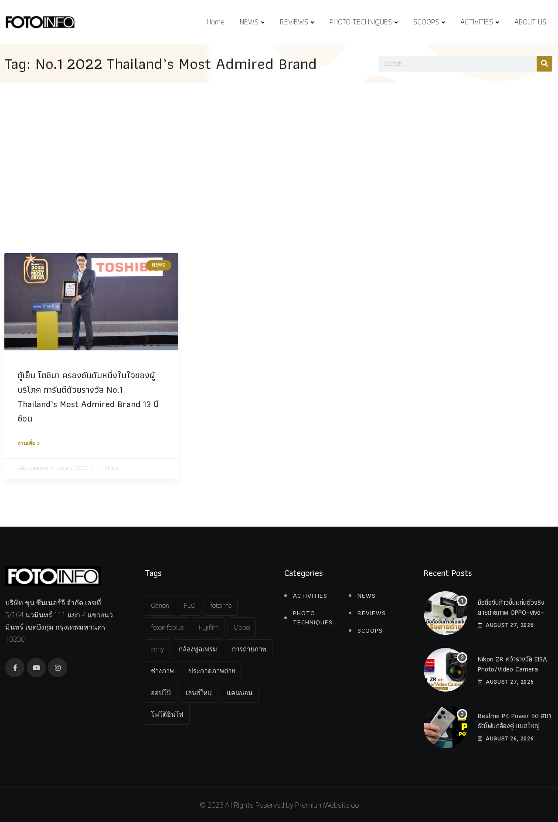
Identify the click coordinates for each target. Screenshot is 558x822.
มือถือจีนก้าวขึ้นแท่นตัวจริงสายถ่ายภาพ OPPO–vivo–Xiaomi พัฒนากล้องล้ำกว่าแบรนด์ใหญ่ (512, 617)
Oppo (242, 627)
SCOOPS (426, 21)
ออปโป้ (161, 693)
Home (216, 21)
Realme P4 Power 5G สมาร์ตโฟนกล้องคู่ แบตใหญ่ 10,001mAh (514, 725)
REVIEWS (294, 21)
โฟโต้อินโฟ (167, 715)
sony (157, 649)
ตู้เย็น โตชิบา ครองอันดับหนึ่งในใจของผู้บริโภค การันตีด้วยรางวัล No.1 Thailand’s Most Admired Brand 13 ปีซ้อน (88, 396)
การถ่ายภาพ (249, 649)
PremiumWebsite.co (327, 805)
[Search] (544, 64)
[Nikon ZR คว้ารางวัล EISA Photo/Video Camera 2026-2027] (445, 670)
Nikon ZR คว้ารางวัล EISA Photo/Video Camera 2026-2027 (512, 669)
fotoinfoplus (167, 627)
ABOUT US (530, 21)
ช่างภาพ (162, 671)
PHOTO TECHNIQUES (361, 21)
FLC (189, 606)
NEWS (249, 21)
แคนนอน (239, 693)
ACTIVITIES (476, 21)
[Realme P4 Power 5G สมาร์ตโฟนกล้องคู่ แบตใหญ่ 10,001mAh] (445, 726)
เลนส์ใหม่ (199, 693)
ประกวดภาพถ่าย (212, 671)
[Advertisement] (279, 148)
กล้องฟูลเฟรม (198, 649)
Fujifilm (209, 627)
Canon (160, 606)
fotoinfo (220, 606)
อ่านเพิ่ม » (28, 443)
